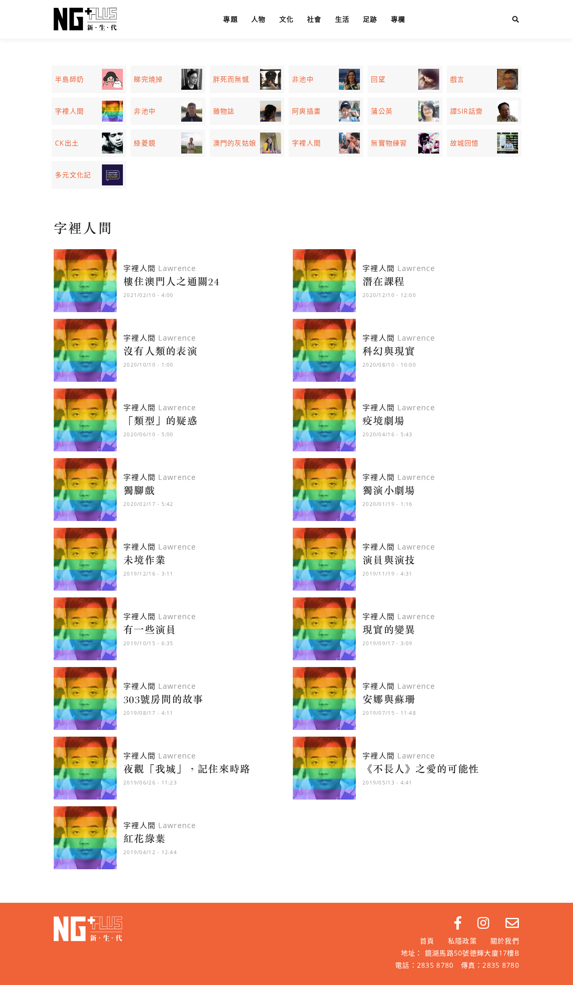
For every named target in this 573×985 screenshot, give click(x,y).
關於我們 (504, 941)
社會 (314, 19)
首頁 (427, 941)
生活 (342, 19)
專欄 (398, 19)
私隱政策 (462, 941)
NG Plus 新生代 (85, 19)
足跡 (370, 19)
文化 (286, 19)
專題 (230, 19)
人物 (258, 19)
